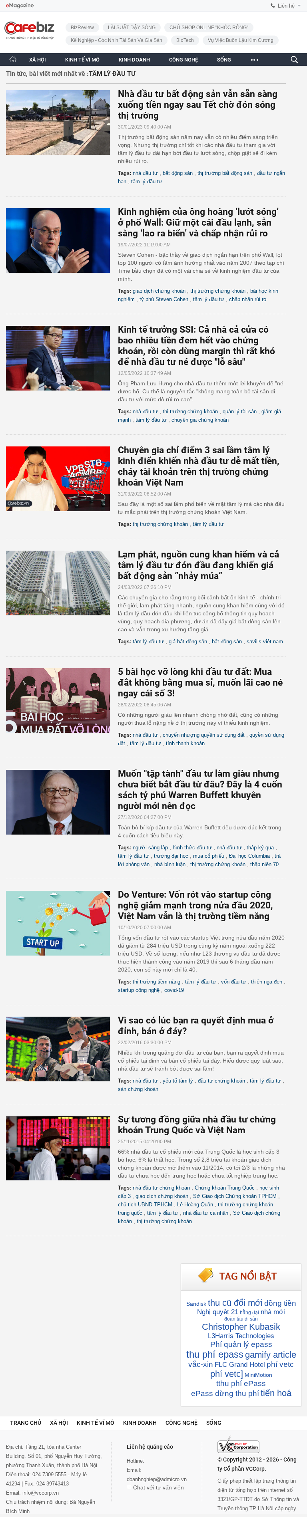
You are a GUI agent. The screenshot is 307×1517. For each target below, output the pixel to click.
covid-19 (174, 990)
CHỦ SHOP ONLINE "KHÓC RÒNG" (208, 27)
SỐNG (224, 60)
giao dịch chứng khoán (159, 291)
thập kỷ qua (260, 848)
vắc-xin (200, 1364)
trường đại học (171, 856)
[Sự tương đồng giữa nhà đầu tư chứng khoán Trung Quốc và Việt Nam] (62, 1148)
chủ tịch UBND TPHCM (145, 1205)
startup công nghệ (138, 990)
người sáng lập (150, 848)
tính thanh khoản (185, 743)
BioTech (185, 40)
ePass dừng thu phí (225, 1393)
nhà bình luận (169, 864)
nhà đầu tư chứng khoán (161, 1188)
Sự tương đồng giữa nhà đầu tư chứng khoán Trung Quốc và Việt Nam (197, 1125)
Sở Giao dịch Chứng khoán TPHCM (235, 1196)
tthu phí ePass (241, 1383)
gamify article (270, 1355)
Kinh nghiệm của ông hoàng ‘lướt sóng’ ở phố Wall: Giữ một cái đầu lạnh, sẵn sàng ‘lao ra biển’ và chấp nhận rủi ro (198, 222)
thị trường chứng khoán (217, 291)
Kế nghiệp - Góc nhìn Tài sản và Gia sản (116, 40)
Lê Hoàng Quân (195, 1205)
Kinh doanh (140, 1423)
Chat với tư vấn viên (158, 1487)
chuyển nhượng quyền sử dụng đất (204, 735)
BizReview (82, 27)
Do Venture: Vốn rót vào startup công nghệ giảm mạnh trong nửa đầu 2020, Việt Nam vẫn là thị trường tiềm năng (195, 905)
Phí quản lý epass (241, 1344)
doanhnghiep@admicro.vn (157, 1479)
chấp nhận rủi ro (247, 299)
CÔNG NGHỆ (183, 60)
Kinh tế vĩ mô (95, 1423)
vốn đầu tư (233, 982)
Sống (213, 1423)
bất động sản (178, 173)
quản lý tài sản (240, 411)
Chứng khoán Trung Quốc (225, 1188)
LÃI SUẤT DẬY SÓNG (131, 27)
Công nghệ (181, 1423)
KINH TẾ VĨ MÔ (82, 60)
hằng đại (249, 1312)
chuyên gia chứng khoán (200, 420)
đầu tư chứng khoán (221, 1081)
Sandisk (196, 1304)
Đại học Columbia (249, 856)
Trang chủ (25, 1423)
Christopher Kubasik (241, 1327)
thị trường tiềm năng (156, 982)
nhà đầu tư (145, 173)
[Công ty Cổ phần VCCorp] (238, 1444)
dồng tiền (280, 1303)
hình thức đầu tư (192, 848)
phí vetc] (226, 1374)
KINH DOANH (134, 60)
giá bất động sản (188, 641)
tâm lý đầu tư (146, 181)
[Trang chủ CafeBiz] (12, 59)
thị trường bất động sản (224, 173)
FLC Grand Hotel (240, 1364)
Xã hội (59, 1423)
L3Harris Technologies (241, 1336)
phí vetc (280, 1364)
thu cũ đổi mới (235, 1303)
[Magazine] (20, 5)
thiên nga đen (266, 982)
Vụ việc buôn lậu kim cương (240, 40)
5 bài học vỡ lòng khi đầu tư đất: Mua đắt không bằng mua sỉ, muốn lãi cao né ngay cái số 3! (200, 682)
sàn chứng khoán (138, 1089)
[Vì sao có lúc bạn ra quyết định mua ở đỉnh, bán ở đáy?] (62, 1049)
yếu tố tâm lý (178, 1081)
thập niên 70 (264, 864)
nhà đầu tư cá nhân (205, 1213)
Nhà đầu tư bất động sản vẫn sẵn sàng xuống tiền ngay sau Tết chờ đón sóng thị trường (197, 105)
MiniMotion (258, 1375)
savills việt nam (265, 641)
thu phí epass (214, 1354)
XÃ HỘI (37, 60)
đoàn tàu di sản (241, 1319)
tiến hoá (276, 1393)
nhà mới (273, 1312)
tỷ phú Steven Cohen (164, 299)
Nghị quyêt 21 (217, 1312)
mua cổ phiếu (208, 856)
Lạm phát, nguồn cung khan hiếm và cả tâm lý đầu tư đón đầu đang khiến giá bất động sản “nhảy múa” (198, 565)
